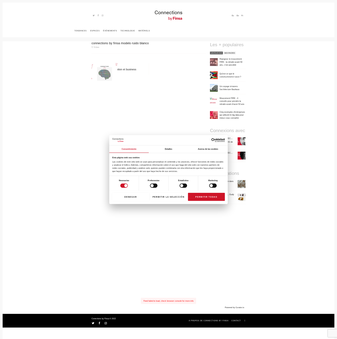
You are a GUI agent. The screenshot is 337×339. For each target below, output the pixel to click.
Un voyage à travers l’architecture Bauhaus (230, 87)
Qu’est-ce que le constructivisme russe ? (230, 75)
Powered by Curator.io (234, 307)
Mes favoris (229, 53)
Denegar (130, 197)
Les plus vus (216, 53)
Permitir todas (206, 197)
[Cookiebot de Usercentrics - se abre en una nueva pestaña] (213, 140)
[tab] (216, 53)
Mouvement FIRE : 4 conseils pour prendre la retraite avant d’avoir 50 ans (232, 101)
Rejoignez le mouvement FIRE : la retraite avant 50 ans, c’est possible (231, 62)
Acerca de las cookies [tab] (208, 149)
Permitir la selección (169, 197)
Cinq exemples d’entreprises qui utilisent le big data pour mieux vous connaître (232, 115)
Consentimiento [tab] (129, 149)
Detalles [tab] (168, 149)
